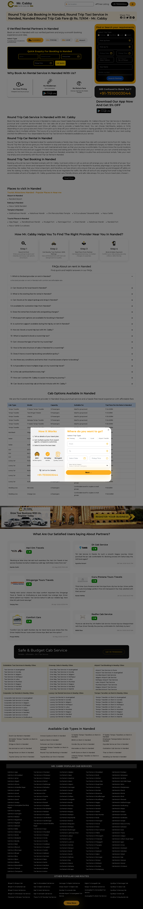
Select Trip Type (74, 436)
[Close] (108, 430)
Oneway (72, 438)
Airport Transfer (104, 438)
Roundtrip (83, 438)
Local (92, 438)
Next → (88, 473)
